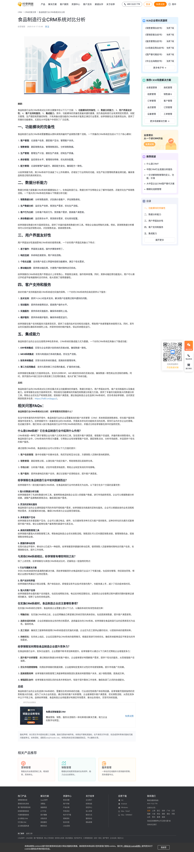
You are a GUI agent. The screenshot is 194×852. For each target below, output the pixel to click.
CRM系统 (29, 838)
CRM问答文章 (30, 12)
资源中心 (76, 4)
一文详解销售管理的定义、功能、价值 (160, 176)
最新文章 (29, 834)
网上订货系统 (49, 838)
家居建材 (44, 822)
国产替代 (106, 838)
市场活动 (66, 811)
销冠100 (120, 838)
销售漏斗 (168, 94)
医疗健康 (44, 815)
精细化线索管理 (153, 189)
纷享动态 (89, 804)
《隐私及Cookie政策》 (132, 846)
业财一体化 (98, 838)
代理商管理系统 (23, 815)
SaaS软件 (44, 800)
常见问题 (66, 800)
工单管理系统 (88, 838)
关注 (47, 26)
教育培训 (44, 826)
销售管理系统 (22, 800)
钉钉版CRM (22, 822)
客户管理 (168, 100)
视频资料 (66, 818)
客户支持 (87, 4)
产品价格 (66, 807)
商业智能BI (69, 838)
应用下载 (122, 796)
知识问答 (66, 822)
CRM (20, 12)
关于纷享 (110, 4)
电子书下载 (67, 815)
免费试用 (160, 4)
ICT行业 (43, 811)
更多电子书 (159, 67)
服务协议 (89, 818)
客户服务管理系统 (24, 807)
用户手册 (66, 804)
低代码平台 (78, 838)
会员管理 (151, 107)
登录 (148, 4)
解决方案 (52, 4)
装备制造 (44, 807)
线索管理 (151, 94)
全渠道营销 (151, 87)
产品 (43, 4)
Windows (124, 807)
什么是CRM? (152, 163)
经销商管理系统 (23, 811)
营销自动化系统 (23, 804)
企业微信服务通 (23, 826)
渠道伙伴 (99, 4)
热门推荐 (21, 834)
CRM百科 (66, 826)
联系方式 (89, 815)
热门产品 (22, 796)
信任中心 (89, 807)
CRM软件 (21, 838)
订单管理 (151, 100)
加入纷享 (89, 811)
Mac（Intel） (126, 811)
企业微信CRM (23, 818)
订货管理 (168, 107)
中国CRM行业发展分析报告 (159, 169)
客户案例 (64, 4)
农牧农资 (44, 818)
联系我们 (151, 796)
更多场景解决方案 (159, 121)
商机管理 (168, 87)
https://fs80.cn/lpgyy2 (46, 398)
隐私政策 (89, 822)
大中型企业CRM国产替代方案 (160, 183)
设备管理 (151, 114)
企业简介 (89, 800)
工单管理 (168, 114)
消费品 (43, 804)
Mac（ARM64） (127, 815)
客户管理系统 (38, 838)
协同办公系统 (59, 838)
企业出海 (113, 838)
